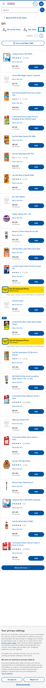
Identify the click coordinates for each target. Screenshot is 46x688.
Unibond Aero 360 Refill (22, 53)
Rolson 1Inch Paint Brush (22, 482)
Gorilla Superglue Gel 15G (23, 153)
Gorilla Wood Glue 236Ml (22, 521)
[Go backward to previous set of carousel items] (36, 36)
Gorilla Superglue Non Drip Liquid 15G (26, 93)
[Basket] (41, 3)
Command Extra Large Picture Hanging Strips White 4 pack (25, 117)
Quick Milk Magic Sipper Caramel (26, 75)
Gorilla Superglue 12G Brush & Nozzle (25, 353)
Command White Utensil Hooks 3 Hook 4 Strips (26, 543)
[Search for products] (42, 10)
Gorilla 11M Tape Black (21, 460)
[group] (11, 29)
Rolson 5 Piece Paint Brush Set (25, 231)
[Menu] (3, 3)
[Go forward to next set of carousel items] (41, 36)
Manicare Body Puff (20, 419)
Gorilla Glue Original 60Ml (23, 175)
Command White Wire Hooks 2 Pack (25, 438)
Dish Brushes (17, 300)
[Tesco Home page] (11, 4)
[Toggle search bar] (35, 3)
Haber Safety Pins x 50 (21, 214)
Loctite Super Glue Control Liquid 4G (26, 267)
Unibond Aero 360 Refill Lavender (26, 499)
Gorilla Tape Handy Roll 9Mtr (24, 136)
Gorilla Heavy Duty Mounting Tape (26, 248)
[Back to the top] (24, 575)
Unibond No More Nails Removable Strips (26, 322)
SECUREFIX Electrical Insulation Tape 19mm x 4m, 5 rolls (25, 377)
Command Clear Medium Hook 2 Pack (26, 397)
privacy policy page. (8, 643)
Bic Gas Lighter (18, 196)
